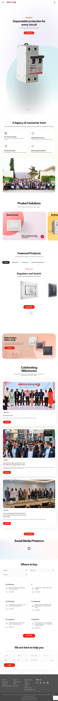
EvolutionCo (34, 699)
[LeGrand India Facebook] (37, 682)
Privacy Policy (5, 694)
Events (14, 683)
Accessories (4, 683)
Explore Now (29, 29)
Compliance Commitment (50, 694)
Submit (9, 665)
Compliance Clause (41, 694)
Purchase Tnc (16, 694)
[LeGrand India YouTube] (47, 682)
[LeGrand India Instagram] (44, 682)
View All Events (29, 534)
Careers (26, 685)
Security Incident (31, 696)
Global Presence (16, 681)
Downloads (15, 685)
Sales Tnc (22, 694)
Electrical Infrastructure (7, 685)
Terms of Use (11, 694)
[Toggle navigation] (3, 2)
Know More (29, 307)
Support (26, 681)
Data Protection (28, 687)
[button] (31, 313)
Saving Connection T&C (30, 689)
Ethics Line (25, 696)
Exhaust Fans (5, 681)
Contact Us (27, 683)
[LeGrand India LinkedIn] (40, 682)
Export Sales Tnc (27, 694)
